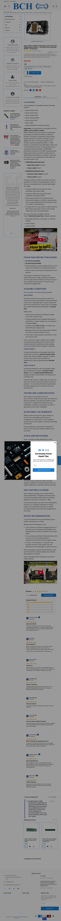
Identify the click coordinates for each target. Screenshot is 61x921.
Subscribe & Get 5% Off (43, 470)
